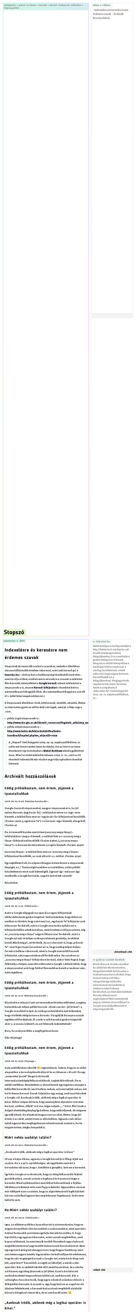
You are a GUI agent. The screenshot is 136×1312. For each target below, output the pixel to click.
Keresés (43, 5)
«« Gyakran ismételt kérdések (108, 960)
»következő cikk (123, 952)
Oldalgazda (10, 5)
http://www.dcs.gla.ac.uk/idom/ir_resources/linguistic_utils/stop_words (50, 722)
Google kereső (47, 683)
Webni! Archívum (27, 5)
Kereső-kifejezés (44, 687)
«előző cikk (99, 1270)
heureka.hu (12, 674)
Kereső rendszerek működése (65, 5)
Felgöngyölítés (11, 8)
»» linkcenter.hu (101, 641)
